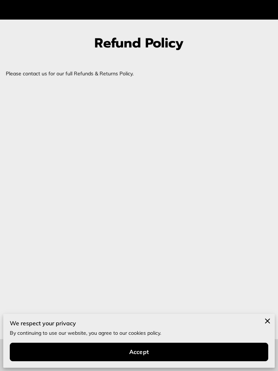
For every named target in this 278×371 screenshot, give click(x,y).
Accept (139, 351)
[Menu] (267, 9)
